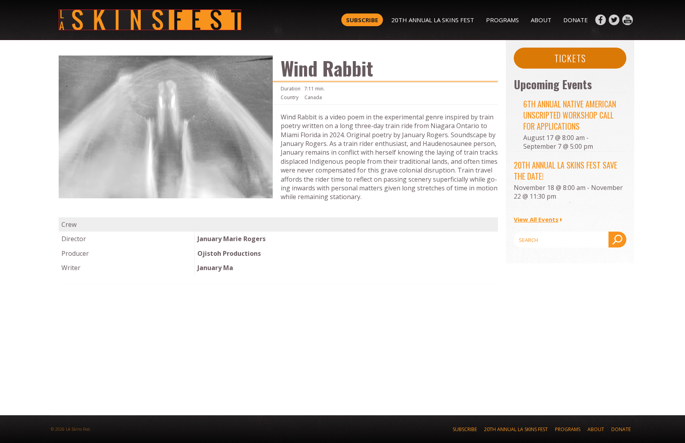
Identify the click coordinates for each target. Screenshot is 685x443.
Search (617, 239)
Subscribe (362, 20)
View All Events (536, 219)
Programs (502, 20)
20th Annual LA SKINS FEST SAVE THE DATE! (565, 170)
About (541, 20)
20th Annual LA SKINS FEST (432, 20)
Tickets (570, 58)
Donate (575, 20)
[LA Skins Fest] (173, 20)
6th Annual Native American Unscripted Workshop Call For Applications (569, 115)
